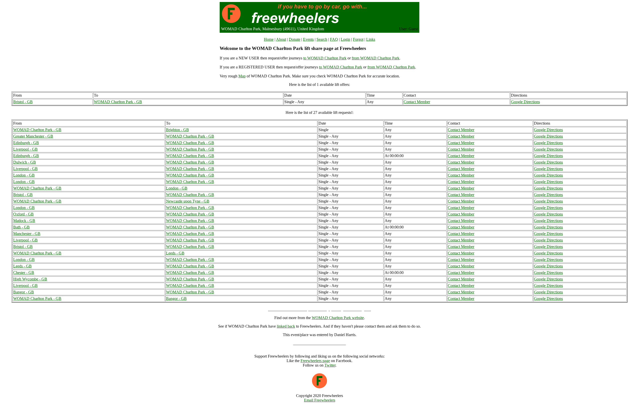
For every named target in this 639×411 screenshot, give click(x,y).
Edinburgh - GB (26, 143)
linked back (286, 326)
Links (370, 39)
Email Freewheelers (319, 400)
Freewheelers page (315, 361)
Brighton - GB (177, 130)
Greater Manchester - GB (33, 136)
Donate (294, 39)
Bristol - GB (23, 102)
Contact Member (417, 102)
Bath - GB (21, 227)
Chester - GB (23, 272)
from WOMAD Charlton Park (375, 58)
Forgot (358, 39)
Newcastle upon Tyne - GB (187, 201)
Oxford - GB (23, 214)
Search (322, 39)
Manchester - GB (26, 233)
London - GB (24, 175)
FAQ (334, 39)
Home (269, 39)
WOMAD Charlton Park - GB (118, 102)
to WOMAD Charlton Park (324, 58)
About (281, 39)
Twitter (329, 365)
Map (242, 76)
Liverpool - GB (25, 149)
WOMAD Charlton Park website (338, 318)
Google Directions (525, 102)
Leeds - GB (175, 253)
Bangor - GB (23, 292)
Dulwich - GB (24, 162)
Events (308, 39)
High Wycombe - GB (30, 279)
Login (345, 39)
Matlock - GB (24, 220)
